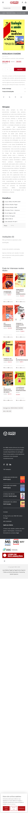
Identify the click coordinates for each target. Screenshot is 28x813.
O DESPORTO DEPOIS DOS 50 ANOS (8, 390)
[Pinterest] (15, 97)
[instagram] (7, 464)
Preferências (21, 808)
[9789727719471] (14, 35)
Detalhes (10, 301)
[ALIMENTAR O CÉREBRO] (7, 281)
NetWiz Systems (14, 574)
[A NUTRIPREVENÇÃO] (20, 348)
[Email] (21, 97)
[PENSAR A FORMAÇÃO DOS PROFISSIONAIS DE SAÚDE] (20, 313)
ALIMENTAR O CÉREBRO (7, 292)
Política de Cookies (11, 804)
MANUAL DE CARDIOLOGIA (8, 359)
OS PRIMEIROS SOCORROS (7, 325)
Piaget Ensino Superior (20, 570)
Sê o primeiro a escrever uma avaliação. (13, 58)
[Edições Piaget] (14, 1)
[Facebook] (3, 97)
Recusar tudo (14, 808)
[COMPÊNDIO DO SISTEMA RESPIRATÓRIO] (20, 378)
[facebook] (4, 464)
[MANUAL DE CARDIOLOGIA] (7, 348)
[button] (14, 88)
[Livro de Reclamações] (13, 553)
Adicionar (19, 69)
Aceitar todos (6, 808)
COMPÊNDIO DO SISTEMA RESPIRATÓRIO (21, 389)
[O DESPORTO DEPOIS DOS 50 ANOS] (7, 378)
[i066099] (10, 548)
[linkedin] (10, 464)
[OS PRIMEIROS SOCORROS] (7, 313)
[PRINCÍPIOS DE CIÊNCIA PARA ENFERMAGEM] (20, 280)
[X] (9, 97)
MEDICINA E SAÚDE (17, 408)
